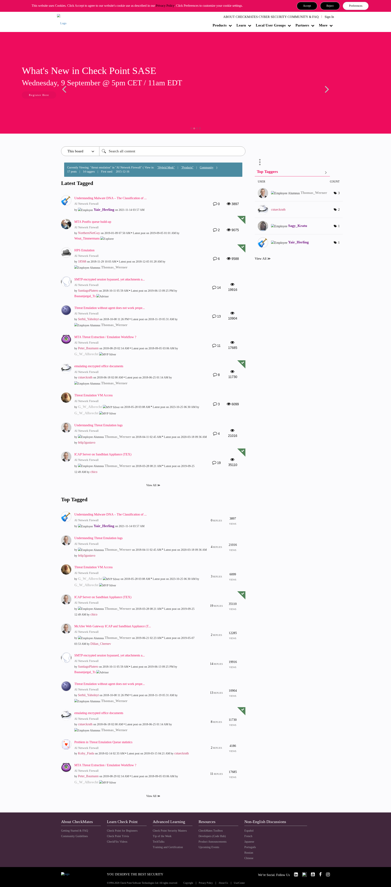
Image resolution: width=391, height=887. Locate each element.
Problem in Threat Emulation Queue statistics (103, 742)
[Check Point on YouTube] (311, 874)
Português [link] (250, 847)
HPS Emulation (84, 250)
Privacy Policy (165, 5)
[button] (307, 6)
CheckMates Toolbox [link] (211, 830)
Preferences (355, 5)
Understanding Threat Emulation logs (98, 425)
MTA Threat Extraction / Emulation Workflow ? (105, 337)
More (323, 25)
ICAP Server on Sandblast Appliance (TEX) (102, 454)
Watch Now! (88, 95)
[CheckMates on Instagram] (326, 874)
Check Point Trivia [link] (118, 836)
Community (206, 167)
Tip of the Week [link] (162, 836)
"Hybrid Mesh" (166, 167)
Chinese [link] (248, 858)
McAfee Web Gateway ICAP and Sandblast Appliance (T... (112, 626)
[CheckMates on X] (303, 874)
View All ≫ (153, 485)
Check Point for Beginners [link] (122, 830)
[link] (294, 874)
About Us (223, 883)
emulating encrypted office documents (98, 366)
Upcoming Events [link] (209, 847)
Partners (302, 25)
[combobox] (172, 151)
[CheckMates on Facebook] (319, 874)
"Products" (187, 167)
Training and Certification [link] (168, 847)
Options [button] (260, 162)
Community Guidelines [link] (74, 836)
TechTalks (158, 841)
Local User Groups (271, 25)
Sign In (329, 17)
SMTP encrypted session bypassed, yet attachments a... (109, 279)
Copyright (188, 883)
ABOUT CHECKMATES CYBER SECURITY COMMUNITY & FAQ (271, 17)
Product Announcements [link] (212, 841)
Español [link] (249, 830)
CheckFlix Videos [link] (117, 841)
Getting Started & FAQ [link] (74, 830)
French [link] (248, 836)
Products (220, 25)
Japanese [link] (249, 841)
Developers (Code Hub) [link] (212, 836)
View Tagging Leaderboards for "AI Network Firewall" (292, 172)
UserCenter (239, 883)
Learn (241, 25)
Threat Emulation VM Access (93, 395)
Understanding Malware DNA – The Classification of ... (110, 198)
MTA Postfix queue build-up (92, 221)
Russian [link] (248, 852)
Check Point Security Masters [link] (170, 830)
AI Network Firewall (86, 203)
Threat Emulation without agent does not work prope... (109, 308)
